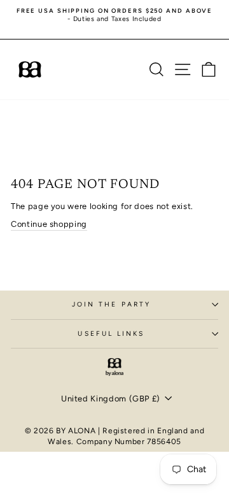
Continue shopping (49, 224)
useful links (111, 333)
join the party (111, 304)
